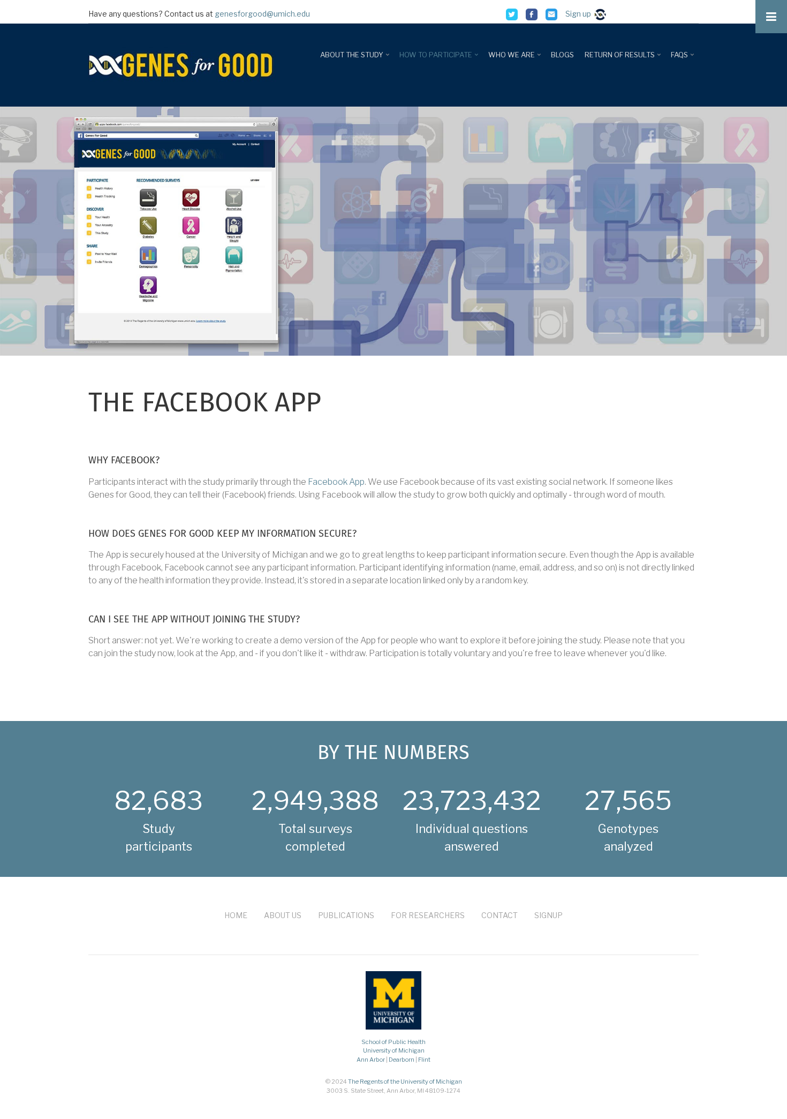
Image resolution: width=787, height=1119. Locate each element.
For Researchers (428, 915)
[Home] (182, 64)
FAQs (683, 58)
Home (235, 915)
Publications (346, 915)
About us (282, 915)
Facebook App (336, 482)
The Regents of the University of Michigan (405, 1081)
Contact (499, 915)
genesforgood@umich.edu (262, 13)
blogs (562, 54)
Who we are (515, 58)
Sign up (579, 13)
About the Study (355, 58)
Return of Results (624, 58)
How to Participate (439, 58)
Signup (548, 915)
